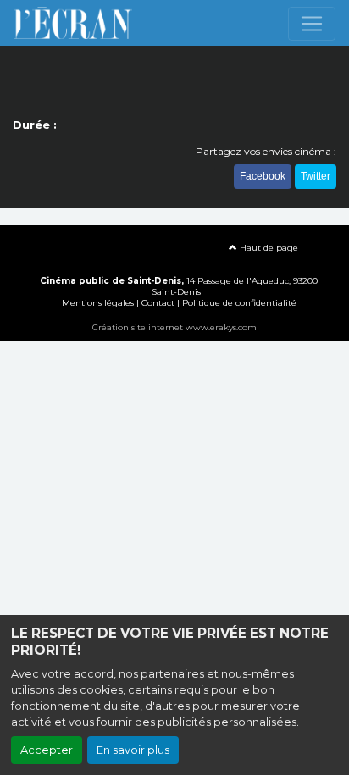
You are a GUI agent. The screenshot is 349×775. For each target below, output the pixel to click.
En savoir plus (133, 750)
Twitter (315, 176)
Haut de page (267, 247)
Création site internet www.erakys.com (174, 327)
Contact (157, 302)
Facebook (262, 176)
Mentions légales (98, 302)
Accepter (46, 750)
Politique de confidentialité (239, 302)
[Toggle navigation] (311, 24)
